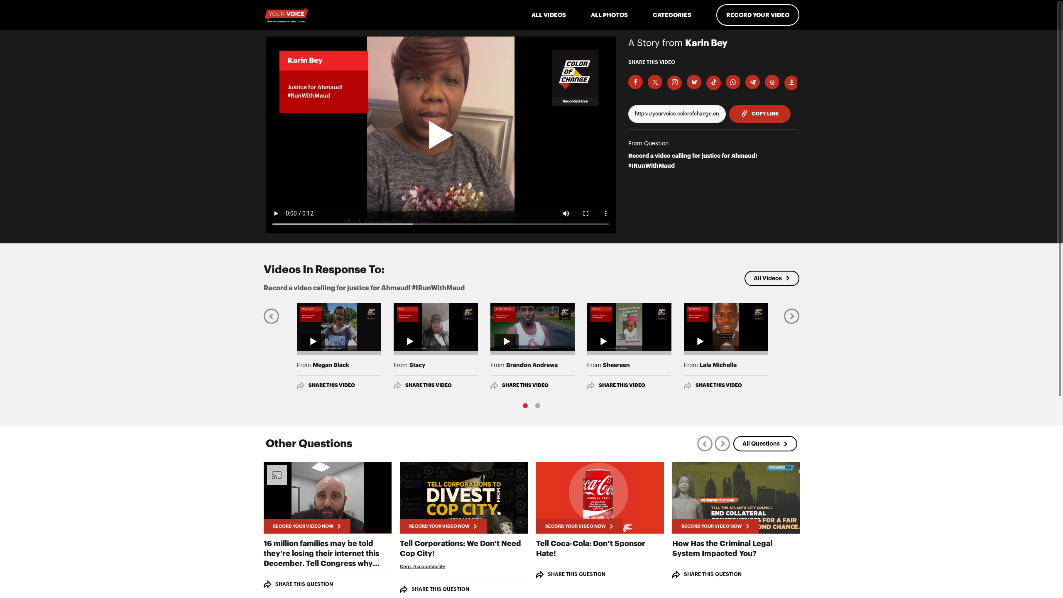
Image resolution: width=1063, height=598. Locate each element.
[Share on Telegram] (752, 82)
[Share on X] (655, 82)
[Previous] (271, 316)
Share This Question (304, 584)
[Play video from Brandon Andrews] (532, 326)
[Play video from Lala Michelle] (726, 326)
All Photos (609, 15)
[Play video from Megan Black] (339, 326)
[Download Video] (791, 83)
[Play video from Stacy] (436, 326)
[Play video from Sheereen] (629, 326)
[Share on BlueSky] (694, 82)
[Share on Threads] (772, 82)
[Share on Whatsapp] (733, 82)
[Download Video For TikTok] (713, 83)
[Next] (791, 316)
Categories (672, 15)
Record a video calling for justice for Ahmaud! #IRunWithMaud (692, 161)
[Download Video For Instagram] (674, 83)
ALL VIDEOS (549, 15)
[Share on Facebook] (635, 82)
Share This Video (332, 385)
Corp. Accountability (422, 566)
